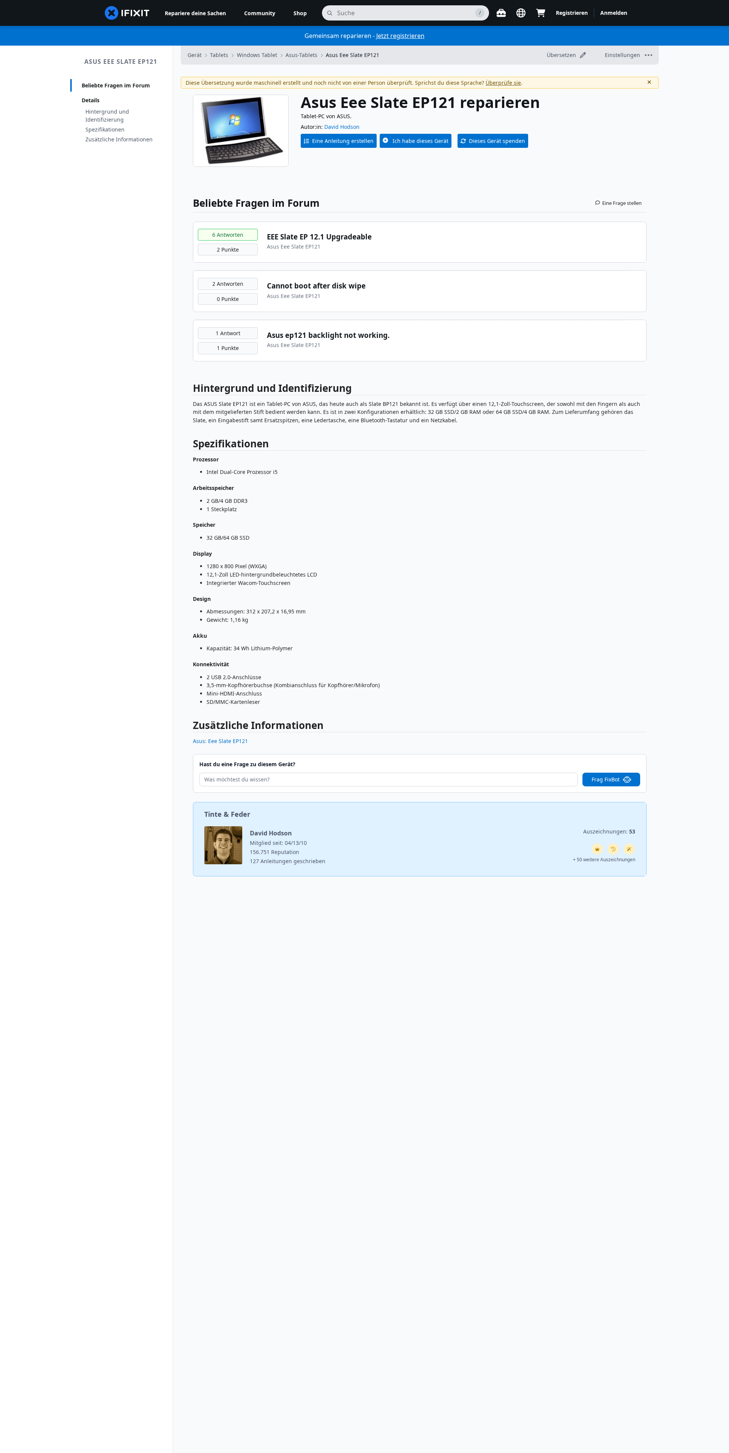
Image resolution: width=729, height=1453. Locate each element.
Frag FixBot (606, 779)
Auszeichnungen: (609, 831)
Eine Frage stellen (622, 203)
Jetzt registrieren (400, 36)
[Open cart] (540, 13)
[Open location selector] (521, 13)
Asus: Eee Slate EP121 (220, 741)
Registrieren (572, 12)
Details (90, 100)
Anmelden (613, 12)
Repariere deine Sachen (195, 13)
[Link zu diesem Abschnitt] (189, 390)
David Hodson (342, 126)
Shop (300, 13)
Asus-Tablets (301, 55)
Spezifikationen (105, 129)
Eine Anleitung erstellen (343, 140)
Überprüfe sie (503, 82)
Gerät (195, 55)
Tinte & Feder (227, 814)
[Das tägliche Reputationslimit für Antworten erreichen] (597, 849)
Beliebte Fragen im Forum (116, 85)
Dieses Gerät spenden (497, 140)
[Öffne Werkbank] (501, 13)
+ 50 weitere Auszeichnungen (604, 859)
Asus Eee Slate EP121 (120, 61)
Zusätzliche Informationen (119, 139)
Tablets (219, 55)
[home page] (127, 13)
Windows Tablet (257, 55)
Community (259, 13)
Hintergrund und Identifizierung (107, 115)
